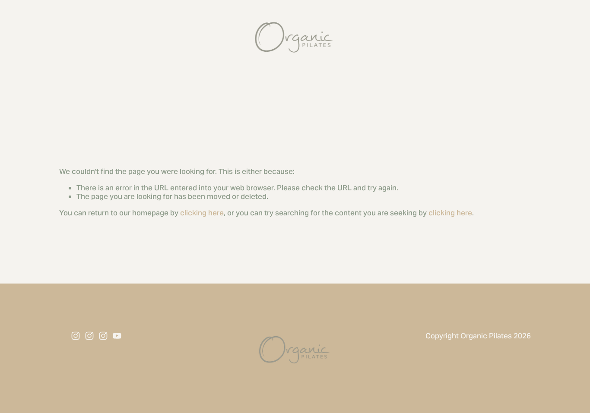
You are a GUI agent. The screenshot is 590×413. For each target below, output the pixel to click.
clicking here (202, 213)
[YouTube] (117, 335)
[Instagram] (75, 335)
